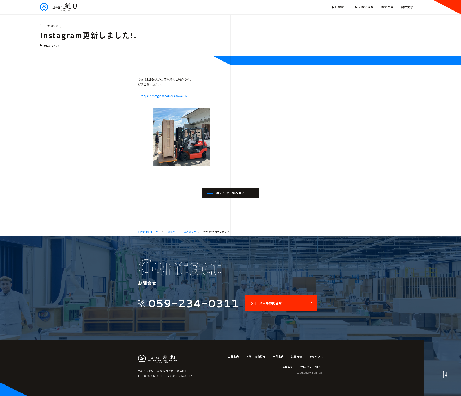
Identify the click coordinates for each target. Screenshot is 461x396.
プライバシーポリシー (311, 367)
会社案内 (233, 356)
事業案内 (278, 356)
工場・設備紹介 (256, 356)
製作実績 (296, 356)
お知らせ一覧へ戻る (230, 193)
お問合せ (287, 367)
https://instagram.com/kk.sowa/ (162, 96)
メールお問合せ (270, 303)
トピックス (316, 356)
